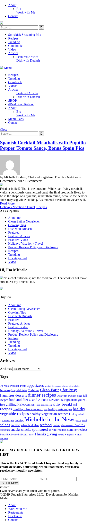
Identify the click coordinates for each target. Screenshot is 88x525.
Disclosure (15, 516)
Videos (12, 86)
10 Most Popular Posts (13, 385)
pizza (78, 420)
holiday (19, 420)
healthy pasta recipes (60, 409)
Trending (14, 42)
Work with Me (25, 12)
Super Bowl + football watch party (17, 434)
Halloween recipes (39, 405)
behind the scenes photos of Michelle (62, 386)
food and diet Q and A (25, 400)
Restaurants (15, 512)
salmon (15, 425)
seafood (46, 425)
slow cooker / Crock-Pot (73, 425)
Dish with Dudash (28, 60)
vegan (69, 434)
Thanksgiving (45, 434)
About (12, 5)
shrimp (56, 425)
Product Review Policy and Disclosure (33, 247)
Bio (18, 8)
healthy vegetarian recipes (49, 414)
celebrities (21, 390)
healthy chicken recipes (30, 409)
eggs (79, 395)
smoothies (5, 429)
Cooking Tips (17, 225)
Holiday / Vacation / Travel (17, 207)
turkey (61, 435)
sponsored (40, 429)
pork (84, 420)
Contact (13, 16)
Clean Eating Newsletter (24, 221)
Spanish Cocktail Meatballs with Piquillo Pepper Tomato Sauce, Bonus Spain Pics (43, 145)
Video (12, 49)
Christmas (33, 390)
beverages (7, 390)
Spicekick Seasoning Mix (24, 34)
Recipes (13, 38)
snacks (15, 429)
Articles (13, 53)
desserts (21, 395)
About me (14, 217)
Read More (7, 203)
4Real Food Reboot (21, 104)
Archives (6, 368)
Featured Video (18, 240)
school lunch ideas (30, 425)
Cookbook (15, 82)
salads (5, 425)
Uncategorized (17, 258)
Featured (13, 232)
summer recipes (77, 429)
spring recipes (58, 429)
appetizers (35, 385)
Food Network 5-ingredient (59, 400)
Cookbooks (15, 45)
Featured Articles (27, 56)
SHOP (12, 100)
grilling (11, 404)
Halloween (23, 404)
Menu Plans (16, 119)
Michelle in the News (50, 419)
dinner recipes (42, 395)
